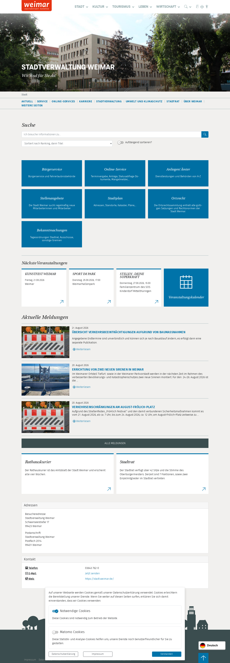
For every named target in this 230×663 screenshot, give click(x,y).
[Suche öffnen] (188, 6)
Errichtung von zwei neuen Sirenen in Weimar (108, 369)
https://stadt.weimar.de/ (99, 579)
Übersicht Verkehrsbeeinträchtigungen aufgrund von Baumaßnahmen (128, 332)
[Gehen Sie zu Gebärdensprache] (197, 6)
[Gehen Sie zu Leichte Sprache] (202, 6)
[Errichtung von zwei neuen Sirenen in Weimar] (47, 379)
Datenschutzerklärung (63, 654)
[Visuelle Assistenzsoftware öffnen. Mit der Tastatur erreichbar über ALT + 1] (206, 6)
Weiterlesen (83, 349)
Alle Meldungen (115, 443)
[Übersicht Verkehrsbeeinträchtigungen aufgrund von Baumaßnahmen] (47, 342)
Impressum (98, 654)
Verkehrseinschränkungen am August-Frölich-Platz (113, 407)
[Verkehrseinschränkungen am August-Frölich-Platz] (47, 417)
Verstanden (166, 654)
